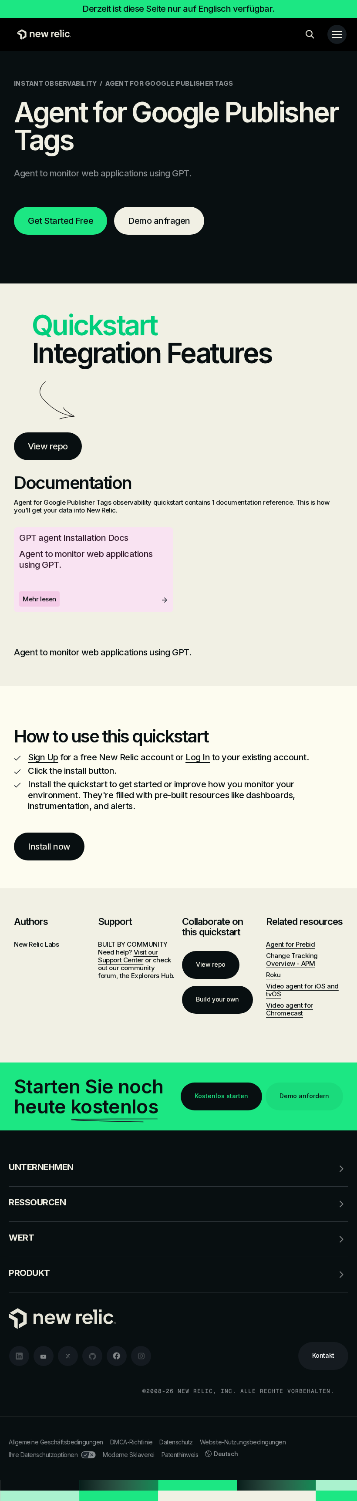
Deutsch (226, 1453)
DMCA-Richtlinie (131, 1442)
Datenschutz (176, 1442)
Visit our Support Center (128, 956)
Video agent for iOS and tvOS (302, 990)
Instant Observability (55, 83)
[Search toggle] (310, 34)
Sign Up (43, 757)
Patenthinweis (180, 1454)
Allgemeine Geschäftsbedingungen (56, 1442)
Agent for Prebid (290, 944)
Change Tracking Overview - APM (292, 959)
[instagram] (141, 1356)
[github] (92, 1356)
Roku (273, 975)
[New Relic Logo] (42, 34)
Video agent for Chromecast (289, 1009)
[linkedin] (19, 1356)
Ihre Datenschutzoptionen (43, 1454)
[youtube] (43, 1356)
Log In (197, 757)
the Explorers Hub (146, 975)
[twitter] (67, 1356)
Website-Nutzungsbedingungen (243, 1442)
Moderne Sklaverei (129, 1454)
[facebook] (116, 1356)
